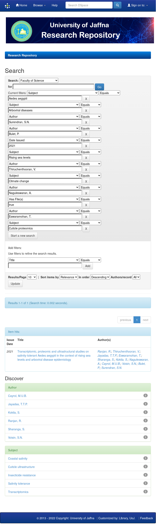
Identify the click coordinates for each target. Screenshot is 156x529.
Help (55, 5)
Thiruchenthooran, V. (126, 351)
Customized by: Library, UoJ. (116, 518)
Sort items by (50, 277)
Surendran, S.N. (111, 368)
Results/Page (17, 277)
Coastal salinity (17, 458)
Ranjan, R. (104, 351)
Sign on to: (138, 5)
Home (23, 5)
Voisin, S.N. (129, 363)
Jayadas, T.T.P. (107, 355)
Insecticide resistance (22, 475)
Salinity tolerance (19, 483)
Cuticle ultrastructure (21, 467)
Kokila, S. (122, 359)
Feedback (146, 518)
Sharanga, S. (106, 359)
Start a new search (23, 235)
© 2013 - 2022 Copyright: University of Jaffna (66, 518)
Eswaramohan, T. (130, 355)
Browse (38, 5)
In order (84, 277)
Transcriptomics (18, 492)
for (10, 86)
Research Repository (22, 55)
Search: (13, 80)
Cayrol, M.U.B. (111, 363)
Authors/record (121, 277)
